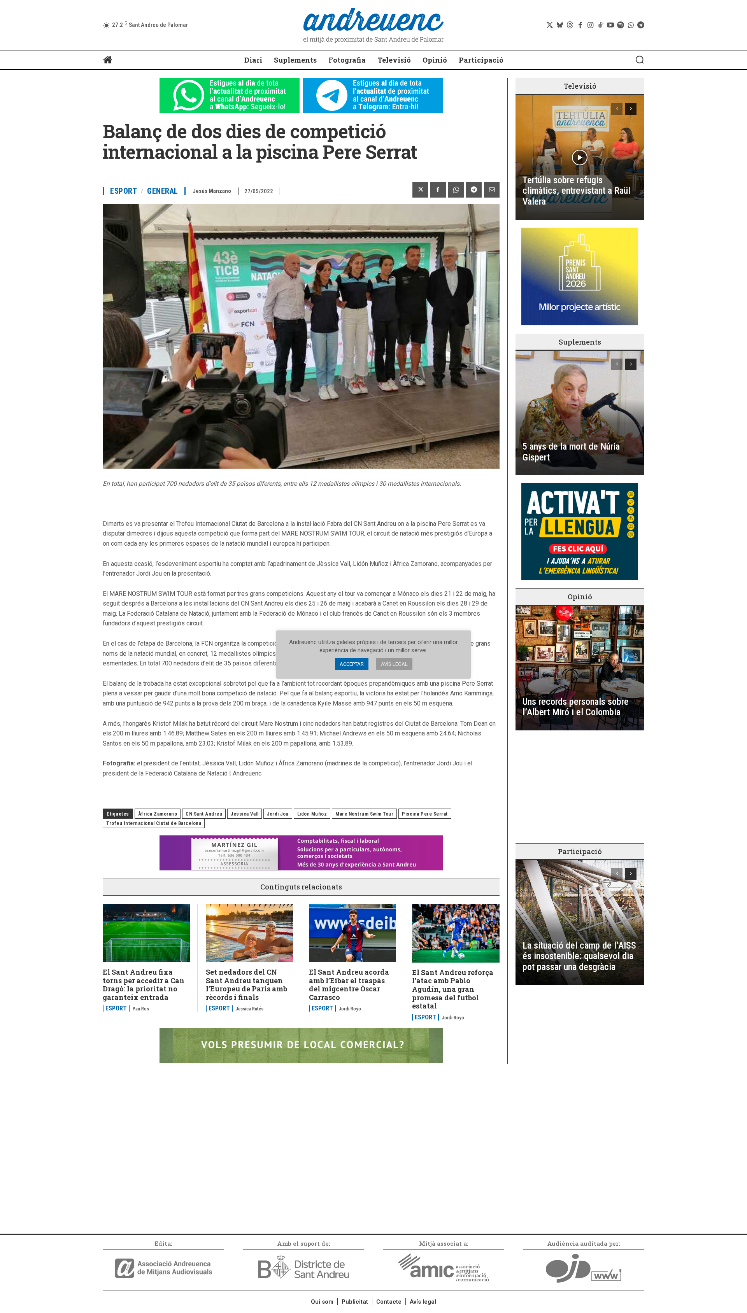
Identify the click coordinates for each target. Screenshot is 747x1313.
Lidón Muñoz (312, 814)
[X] (420, 190)
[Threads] (569, 25)
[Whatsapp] (630, 25)
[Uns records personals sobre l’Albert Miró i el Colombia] (580, 668)
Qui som (322, 1301)
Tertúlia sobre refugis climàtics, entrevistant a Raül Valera (576, 191)
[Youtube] (610, 25)
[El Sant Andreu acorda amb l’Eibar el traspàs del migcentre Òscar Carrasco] (352, 933)
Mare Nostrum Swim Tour (364, 814)
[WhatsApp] (456, 190)
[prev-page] (616, 109)
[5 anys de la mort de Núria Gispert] (580, 413)
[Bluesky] (559, 25)
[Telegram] (640, 25)
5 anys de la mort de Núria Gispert (571, 452)
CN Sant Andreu (204, 814)
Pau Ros (141, 1009)
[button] (639, 59)
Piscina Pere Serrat (425, 814)
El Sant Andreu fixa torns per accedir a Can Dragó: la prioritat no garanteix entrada (143, 984)
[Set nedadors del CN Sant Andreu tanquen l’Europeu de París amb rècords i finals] (249, 933)
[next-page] (631, 109)
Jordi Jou (278, 814)
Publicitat (355, 1301)
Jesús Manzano (212, 190)
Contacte (389, 1301)
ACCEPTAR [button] (352, 664)
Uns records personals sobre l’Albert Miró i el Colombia (576, 707)
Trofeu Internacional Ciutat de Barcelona (153, 823)
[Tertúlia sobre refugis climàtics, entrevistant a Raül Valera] (580, 157)
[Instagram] (590, 25)
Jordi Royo (350, 1009)
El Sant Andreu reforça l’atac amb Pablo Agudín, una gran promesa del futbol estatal (452, 989)
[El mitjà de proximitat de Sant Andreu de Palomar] (373, 25)
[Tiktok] (600, 25)
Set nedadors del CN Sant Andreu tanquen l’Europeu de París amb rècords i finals (246, 984)
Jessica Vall (244, 814)
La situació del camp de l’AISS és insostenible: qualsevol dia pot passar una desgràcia (579, 956)
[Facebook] (580, 25)
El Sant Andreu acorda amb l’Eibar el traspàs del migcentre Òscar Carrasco (349, 984)
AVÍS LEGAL (394, 664)
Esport (123, 191)
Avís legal (423, 1301)
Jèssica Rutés (249, 1009)
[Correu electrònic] (492, 190)
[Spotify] (620, 25)
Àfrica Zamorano (157, 814)
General (162, 191)
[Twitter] (549, 25)
